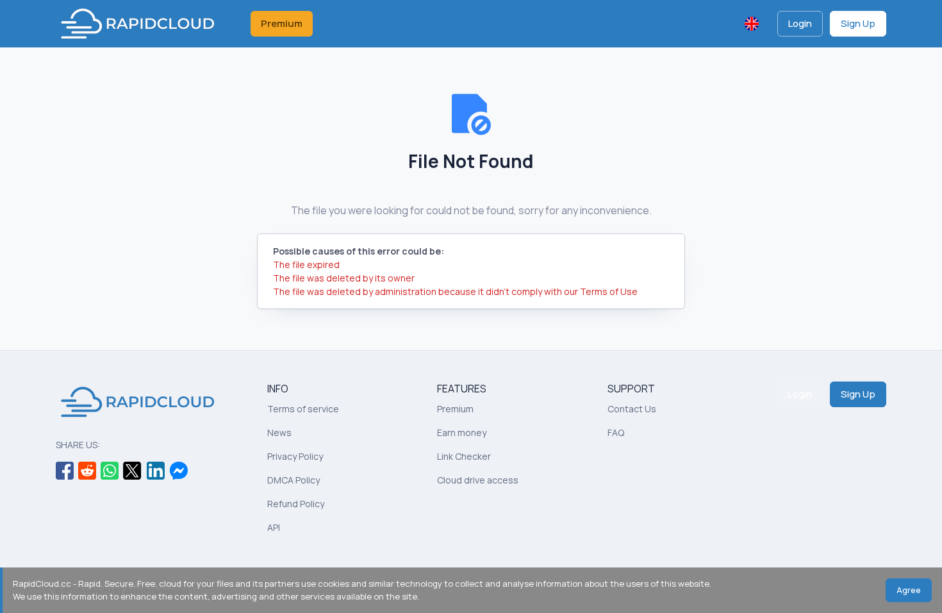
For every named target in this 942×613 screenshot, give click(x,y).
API (273, 527)
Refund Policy (295, 504)
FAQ (615, 432)
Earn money (461, 432)
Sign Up (858, 23)
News (279, 432)
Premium (281, 23)
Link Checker (464, 456)
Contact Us (631, 409)
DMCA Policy (293, 480)
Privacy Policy (295, 456)
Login (800, 23)
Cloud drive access (477, 480)
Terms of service (303, 409)
